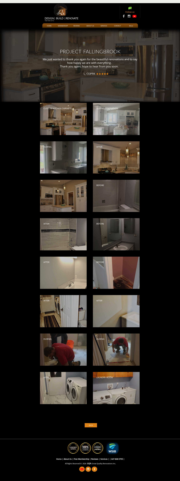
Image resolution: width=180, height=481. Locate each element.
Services (104, 459)
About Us (68, 459)
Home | (59, 459)
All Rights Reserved (72, 463)
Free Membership (82, 459)
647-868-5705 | (117, 459)
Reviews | (95, 459)
